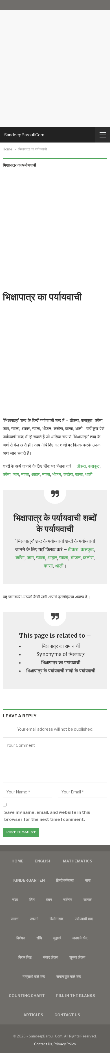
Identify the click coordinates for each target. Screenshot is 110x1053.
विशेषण (20, 938)
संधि (39, 938)
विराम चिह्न (25, 957)
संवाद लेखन (50, 957)
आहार (35, 474)
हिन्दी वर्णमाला (65, 880)
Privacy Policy (65, 1044)
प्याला (25, 474)
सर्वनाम (67, 899)
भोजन (56, 474)
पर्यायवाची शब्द (84, 918)
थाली (88, 474)
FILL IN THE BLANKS (75, 995)
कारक (87, 899)
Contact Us (43, 1044)
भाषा (88, 880)
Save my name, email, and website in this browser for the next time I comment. (47, 816)
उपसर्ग (34, 918)
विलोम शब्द (56, 918)
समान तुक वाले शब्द (68, 976)
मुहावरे (57, 938)
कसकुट (94, 466)
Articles (33, 1015)
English (43, 861)
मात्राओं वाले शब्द (34, 976)
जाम (16, 474)
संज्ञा (15, 899)
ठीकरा (81, 466)
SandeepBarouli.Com (24, 134)
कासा (79, 474)
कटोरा (68, 474)
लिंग (32, 899)
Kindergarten (29, 880)
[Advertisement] (55, 63)
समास (15, 918)
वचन (49, 899)
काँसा (6, 474)
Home (17, 861)
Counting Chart (27, 995)
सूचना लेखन (77, 957)
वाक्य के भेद (79, 938)
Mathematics (77, 861)
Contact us (67, 1015)
